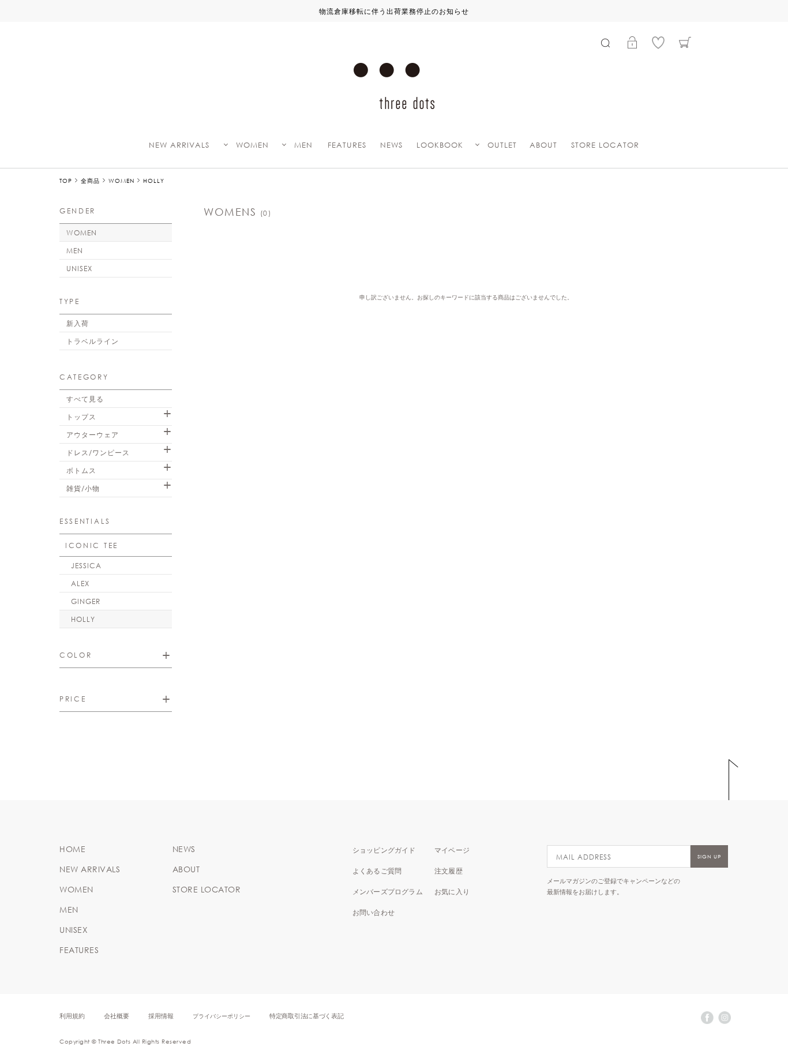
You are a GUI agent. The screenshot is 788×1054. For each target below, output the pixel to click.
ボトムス (81, 470)
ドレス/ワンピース (98, 452)
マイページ (452, 850)
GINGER (85, 601)
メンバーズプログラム (387, 891)
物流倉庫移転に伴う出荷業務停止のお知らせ (394, 11)
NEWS (391, 145)
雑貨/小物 (83, 488)
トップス (81, 416)
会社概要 (116, 1016)
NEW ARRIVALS (179, 145)
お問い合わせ (373, 912)
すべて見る (85, 398)
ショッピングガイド (384, 850)
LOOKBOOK (439, 145)
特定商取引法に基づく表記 (306, 1016)
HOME (72, 849)
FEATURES (347, 145)
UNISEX (79, 268)
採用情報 (161, 1016)
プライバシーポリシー (221, 1015)
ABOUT (543, 145)
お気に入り (452, 891)
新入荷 (77, 323)
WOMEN (252, 145)
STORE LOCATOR (605, 145)
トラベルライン (92, 341)
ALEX (80, 583)
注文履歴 (448, 870)
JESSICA (86, 565)
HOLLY (83, 619)
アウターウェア (92, 434)
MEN (303, 145)
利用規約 (72, 1016)
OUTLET (502, 145)
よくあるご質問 (376, 870)
